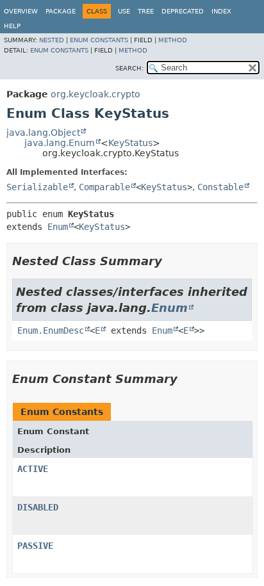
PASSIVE (35, 546)
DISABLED (37, 507)
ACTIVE (32, 469)
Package (60, 11)
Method (172, 40)
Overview (21, 11)
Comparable (104, 187)
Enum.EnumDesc (50, 330)
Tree (146, 11)
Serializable (37, 187)
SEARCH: (129, 68)
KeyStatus (130, 143)
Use (124, 11)
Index (221, 11)
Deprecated (182, 11)
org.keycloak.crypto (95, 94)
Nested (51, 40)
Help (12, 25)
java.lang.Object (43, 132)
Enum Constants (99, 40)
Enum (57, 227)
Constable (220, 187)
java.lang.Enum (59, 143)
